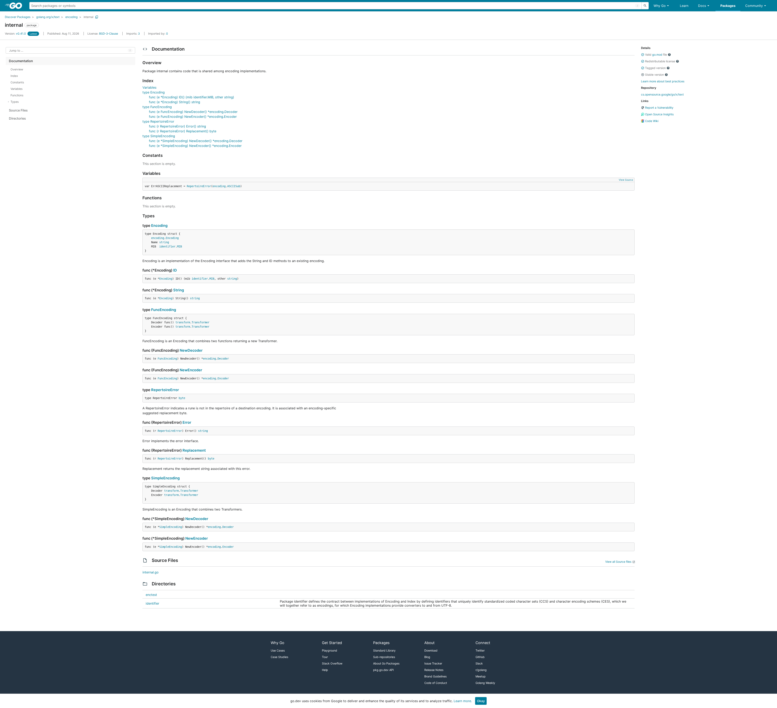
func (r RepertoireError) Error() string (177, 126)
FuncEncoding (163, 310)
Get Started (332, 643)
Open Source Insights (659, 114)
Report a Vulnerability (658, 107)
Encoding (159, 225)
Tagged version (655, 68)
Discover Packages (17, 17)
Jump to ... (16, 50)
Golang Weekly (485, 683)
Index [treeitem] (14, 75)
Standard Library (384, 650)
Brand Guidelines (435, 676)
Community (754, 6)
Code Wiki (651, 121)
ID (175, 270)
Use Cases (278, 650)
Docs (702, 6)
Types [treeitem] (15, 101)
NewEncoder (191, 370)
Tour (325, 657)
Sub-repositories (384, 657)
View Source (626, 179)
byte (182, 398)
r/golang (481, 670)
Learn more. (463, 701)
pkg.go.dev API (383, 670)
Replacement (194, 450)
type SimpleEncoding (158, 136)
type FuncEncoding (157, 107)
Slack (479, 663)
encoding (71, 17)
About (429, 643)
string (164, 242)
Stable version (654, 74)
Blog (427, 657)
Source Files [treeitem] (18, 110)
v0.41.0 (16, 33)
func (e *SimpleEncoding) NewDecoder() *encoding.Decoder (195, 141)
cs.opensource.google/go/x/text (662, 94)
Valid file (656, 54)
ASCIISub (233, 186)
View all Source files (618, 561)
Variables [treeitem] (16, 88)
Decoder (223, 358)
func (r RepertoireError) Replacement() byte (182, 131)
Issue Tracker (433, 663)
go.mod (657, 54)
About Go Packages (386, 663)
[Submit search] (645, 5)
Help (325, 670)
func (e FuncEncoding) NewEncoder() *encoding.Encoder (193, 117)
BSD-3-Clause (108, 33)
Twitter (480, 650)
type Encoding (153, 92)
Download (430, 650)
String (178, 290)
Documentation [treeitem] (21, 61)
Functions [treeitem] (17, 95)
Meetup (481, 676)
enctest (151, 595)
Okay (481, 701)
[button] (642, 54)
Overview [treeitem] (17, 69)
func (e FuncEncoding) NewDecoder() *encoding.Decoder (193, 112)
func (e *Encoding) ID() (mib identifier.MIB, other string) (191, 97)
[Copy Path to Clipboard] (97, 17)
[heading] (17, 5)
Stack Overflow (332, 663)
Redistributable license (660, 61)
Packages (728, 6)
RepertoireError (199, 186)
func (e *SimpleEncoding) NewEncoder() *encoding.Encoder (195, 146)
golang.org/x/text (47, 17)
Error (187, 422)
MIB (179, 246)
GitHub (480, 657)
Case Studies (279, 657)
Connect (483, 643)
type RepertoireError (158, 121)
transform (182, 322)
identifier (167, 246)
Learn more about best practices (662, 81)
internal (88, 17)
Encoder (223, 378)
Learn (684, 6)
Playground (329, 650)
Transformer (200, 322)
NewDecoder (191, 350)
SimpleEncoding (165, 478)
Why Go (660, 6)
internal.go (150, 572)
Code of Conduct (435, 683)
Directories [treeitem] (17, 118)
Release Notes (433, 670)
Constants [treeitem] (17, 82)
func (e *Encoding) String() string (174, 102)
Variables (149, 87)
